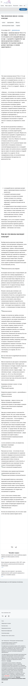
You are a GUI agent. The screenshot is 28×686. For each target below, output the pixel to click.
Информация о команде (6, 623)
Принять (23, 9)
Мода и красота (8, 5)
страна (18, 25)
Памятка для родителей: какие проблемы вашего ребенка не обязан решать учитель (13, 556)
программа (10, 22)
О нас (3, 620)
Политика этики (5, 625)
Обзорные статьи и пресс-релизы (8, 635)
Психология (15, 5)
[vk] (12, 547)
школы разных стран (8, 25)
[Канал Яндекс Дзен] (9, 616)
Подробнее (9, 660)
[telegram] (16, 547)
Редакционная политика (6, 628)
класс (3, 22)
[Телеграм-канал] (6, 616)
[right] (26, 5)
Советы (2, 5)
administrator (16, 30)
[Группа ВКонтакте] (3, 616)
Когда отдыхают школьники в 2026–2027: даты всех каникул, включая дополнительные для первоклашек (13, 564)
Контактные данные (5, 633)
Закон (25, 5)
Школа (21, 5)
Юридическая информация (7, 630)
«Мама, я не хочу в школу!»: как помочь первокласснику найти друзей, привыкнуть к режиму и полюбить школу (12, 573)
